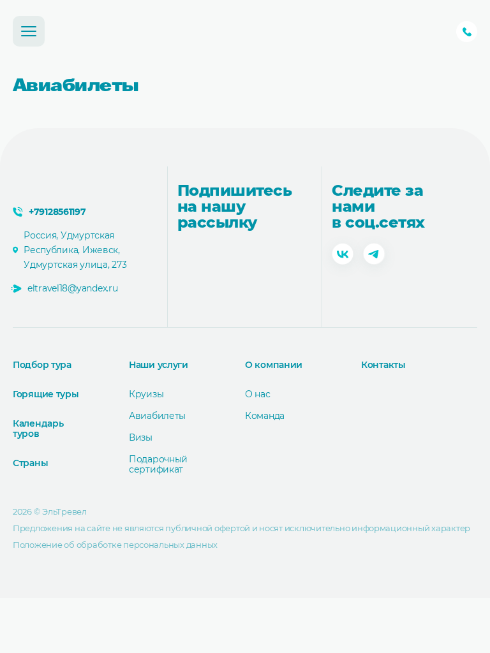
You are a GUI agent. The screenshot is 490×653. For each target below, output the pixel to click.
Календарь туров (38, 428)
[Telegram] (374, 255)
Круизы (146, 394)
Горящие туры (46, 394)
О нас (258, 394)
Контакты (383, 365)
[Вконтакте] (342, 255)
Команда (265, 416)
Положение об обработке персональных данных (115, 544)
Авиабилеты (157, 416)
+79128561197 (466, 31)
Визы (140, 437)
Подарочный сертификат (158, 464)
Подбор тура (42, 365)
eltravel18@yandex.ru (72, 288)
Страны (30, 463)
